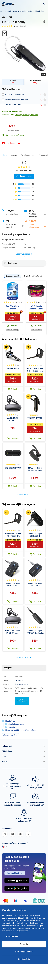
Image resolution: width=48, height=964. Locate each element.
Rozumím (24, 944)
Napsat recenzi (25, 176)
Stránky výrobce (21, 684)
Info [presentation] (5, 155)
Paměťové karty (12, 330)
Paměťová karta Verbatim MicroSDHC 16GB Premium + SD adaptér (12, 307)
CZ (7, 846)
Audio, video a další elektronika (19, 11)
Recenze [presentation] (13, 155)
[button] (24, 746)
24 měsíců (19, 680)
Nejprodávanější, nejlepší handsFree (20, 730)
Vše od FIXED (7, 17)
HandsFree (39, 11)
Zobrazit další (22, 495)
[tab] (5, 155)
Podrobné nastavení (24, 952)
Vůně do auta (36, 330)
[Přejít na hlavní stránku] (8, 4)
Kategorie (8, 668)
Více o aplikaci (13, 873)
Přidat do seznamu (12, 143)
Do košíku (15, 389)
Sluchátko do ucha (16, 724)
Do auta (11, 727)
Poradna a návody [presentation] (28, 155)
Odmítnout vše (24, 959)
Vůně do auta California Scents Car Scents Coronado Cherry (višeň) (36, 307)
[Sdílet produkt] (44, 21)
